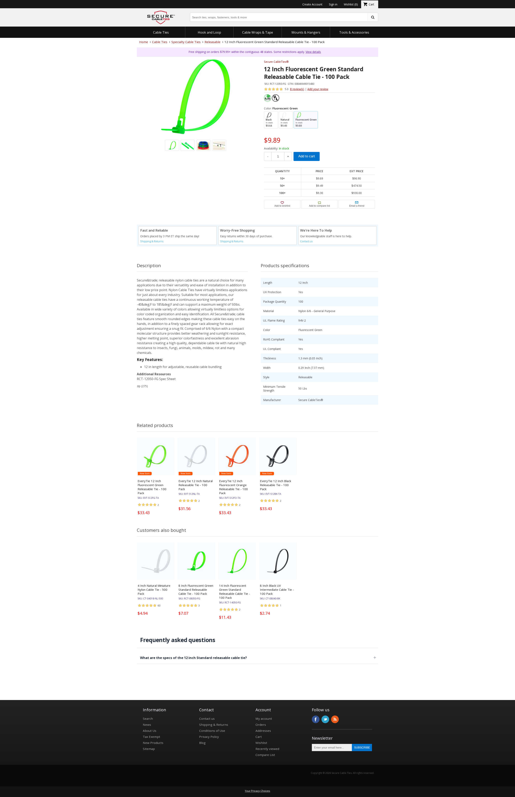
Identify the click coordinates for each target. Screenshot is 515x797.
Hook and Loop (209, 32)
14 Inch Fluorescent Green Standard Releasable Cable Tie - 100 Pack (234, 592)
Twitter (325, 719)
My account (263, 719)
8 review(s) (297, 89)
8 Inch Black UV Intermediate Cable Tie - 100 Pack (277, 590)
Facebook (315, 719)
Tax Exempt (151, 737)
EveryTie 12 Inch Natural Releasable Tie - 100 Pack (195, 485)
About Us (149, 731)
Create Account (312, 4)
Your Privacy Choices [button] (257, 791)
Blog (202, 743)
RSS (335, 719)
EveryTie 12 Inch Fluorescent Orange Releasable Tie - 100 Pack (233, 487)
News (147, 725)
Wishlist (261, 743)
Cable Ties (161, 32)
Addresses (263, 731)
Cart (258, 737)
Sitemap (149, 749)
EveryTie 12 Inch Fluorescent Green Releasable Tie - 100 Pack (152, 487)
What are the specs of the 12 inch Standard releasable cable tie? (193, 657)
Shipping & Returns (152, 241)
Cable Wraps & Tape (257, 32)
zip (138, 386)
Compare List (265, 755)
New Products (153, 743)
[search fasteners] (372, 17)
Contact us (306, 241)
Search (148, 719)
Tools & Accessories (354, 32)
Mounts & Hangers (305, 32)
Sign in (333, 4)
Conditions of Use (212, 731)
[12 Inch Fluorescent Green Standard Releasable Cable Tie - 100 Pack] (195, 115)
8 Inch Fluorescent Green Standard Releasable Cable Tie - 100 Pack (195, 590)
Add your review (317, 89)
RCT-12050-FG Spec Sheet (156, 379)
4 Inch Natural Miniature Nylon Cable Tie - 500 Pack (154, 590)
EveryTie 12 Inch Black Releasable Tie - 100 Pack (275, 485)
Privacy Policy (209, 737)
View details (313, 52)
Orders (260, 725)
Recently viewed (267, 749)
